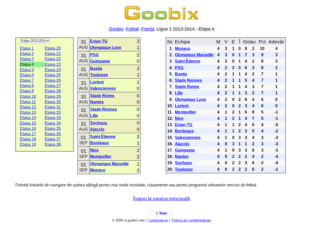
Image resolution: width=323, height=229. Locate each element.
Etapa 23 (53, 64)
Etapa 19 (28, 144)
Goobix (116, 29)
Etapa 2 (27, 53)
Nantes (97, 102)
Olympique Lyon (105, 47)
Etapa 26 (53, 80)
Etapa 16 (28, 128)
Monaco (97, 170)
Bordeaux (99, 143)
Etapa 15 (28, 123)
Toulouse (99, 75)
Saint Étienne (103, 136)
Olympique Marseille (109, 164)
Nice (94, 150)
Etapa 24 (53, 70)
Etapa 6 (27, 75)
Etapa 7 (27, 80)
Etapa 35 (53, 128)
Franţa (147, 29)
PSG (94, 55)
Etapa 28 (53, 91)
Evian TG (98, 41)
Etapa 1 (27, 48)
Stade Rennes (103, 109)
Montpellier (100, 156)
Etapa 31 (53, 107)
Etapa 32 (53, 112)
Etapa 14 (28, 118)
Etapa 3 (27, 59)
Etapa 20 (53, 48)
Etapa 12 (28, 107)
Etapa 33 (53, 118)
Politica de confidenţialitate (191, 220)
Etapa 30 (53, 102)
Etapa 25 (53, 75)
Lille (94, 115)
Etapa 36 (53, 134)
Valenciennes (103, 88)
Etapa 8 (27, 85)
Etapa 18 (28, 139)
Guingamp (100, 61)
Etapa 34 (53, 123)
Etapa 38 (53, 144)
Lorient (97, 82)
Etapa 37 (53, 139)
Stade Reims (102, 96)
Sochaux (98, 123)
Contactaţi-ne (158, 220)
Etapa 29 (53, 96)
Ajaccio (97, 129)
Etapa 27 (53, 85)
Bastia (96, 68)
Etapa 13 (28, 112)
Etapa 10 (28, 96)
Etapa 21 (53, 53)
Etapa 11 (28, 102)
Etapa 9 (27, 91)
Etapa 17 (28, 134)
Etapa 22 (53, 59)
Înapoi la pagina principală (161, 198)
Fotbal (132, 29)
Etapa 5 (27, 70)
